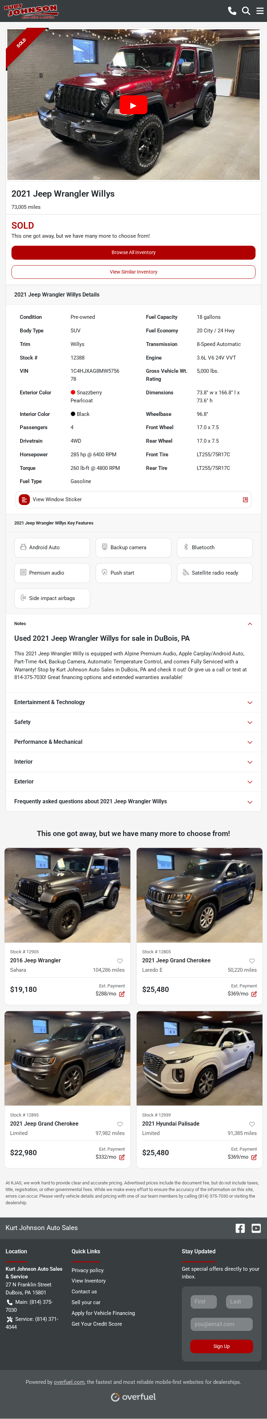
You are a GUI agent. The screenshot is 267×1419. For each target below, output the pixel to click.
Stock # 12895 (24, 1115)
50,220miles (242, 970)
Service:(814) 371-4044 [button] (32, 1323)
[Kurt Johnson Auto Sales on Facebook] (237, 1228)
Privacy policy (88, 1270)
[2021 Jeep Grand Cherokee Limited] (67, 1058)
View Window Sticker (57, 499)
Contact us (84, 1291)
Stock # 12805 (156, 951)
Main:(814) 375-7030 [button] (29, 1306)
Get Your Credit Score (97, 1324)
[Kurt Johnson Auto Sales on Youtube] (253, 1228)
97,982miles (110, 1133)
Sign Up (221, 1346)
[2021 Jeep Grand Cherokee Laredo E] (199, 895)
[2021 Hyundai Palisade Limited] (199, 1058)
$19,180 (23, 989)
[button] (232, 11)
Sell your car (86, 1302)
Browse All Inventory (134, 252)
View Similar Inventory (133, 272)
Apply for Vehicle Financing (103, 1313)
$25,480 (155, 989)
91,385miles (242, 1133)
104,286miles (109, 970)
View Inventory (89, 1281)
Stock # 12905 (24, 951)
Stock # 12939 (156, 1115)
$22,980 (23, 1153)
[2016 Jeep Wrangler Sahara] (67, 895)
